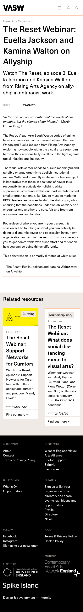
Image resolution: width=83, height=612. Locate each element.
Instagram (10, 540)
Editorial (50, 464)
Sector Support (55, 459)
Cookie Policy (54, 540)
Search (77, 7)
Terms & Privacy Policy (19, 459)
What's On (10, 486)
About (7, 450)
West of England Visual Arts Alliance (61, 452)
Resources (52, 469)
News (49, 518)
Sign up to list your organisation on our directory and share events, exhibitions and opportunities (60, 495)
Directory (51, 514)
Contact (8, 455)
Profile (49, 509)
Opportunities (12, 491)
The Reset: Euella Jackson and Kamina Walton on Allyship (41, 268)
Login (68, 7)
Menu (60, 7)
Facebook (10, 536)
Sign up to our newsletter (20, 545)
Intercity (45, 597)
